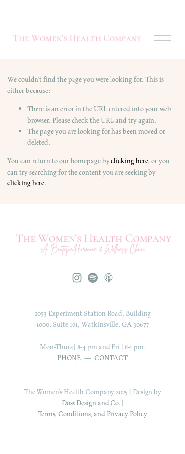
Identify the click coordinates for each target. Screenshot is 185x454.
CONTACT (111, 358)
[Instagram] (77, 278)
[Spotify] (93, 278)
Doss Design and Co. (91, 403)
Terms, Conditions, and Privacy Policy (92, 414)
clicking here (129, 161)
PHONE (69, 358)
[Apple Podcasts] (108, 278)
